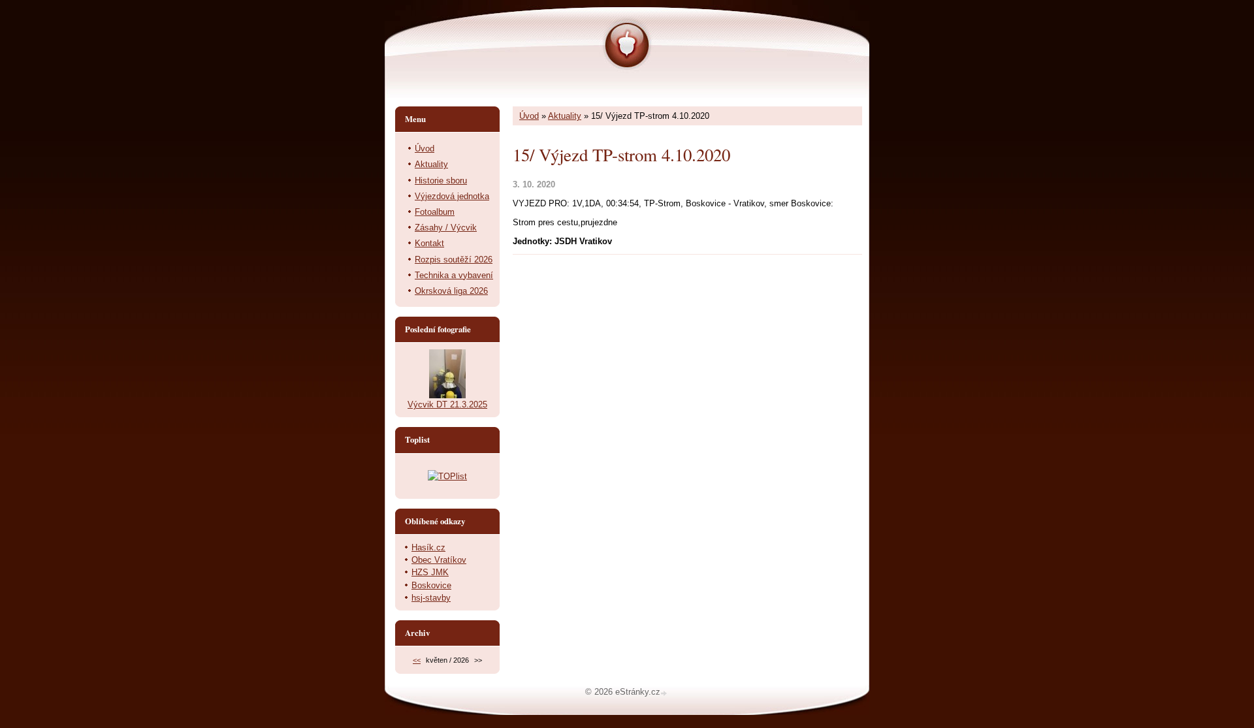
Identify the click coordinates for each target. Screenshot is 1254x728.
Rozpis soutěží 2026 (453, 259)
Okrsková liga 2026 (451, 291)
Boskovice (431, 585)
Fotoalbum (435, 212)
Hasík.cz (428, 547)
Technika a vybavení (454, 275)
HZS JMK (430, 572)
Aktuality (564, 116)
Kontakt (429, 243)
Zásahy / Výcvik (446, 227)
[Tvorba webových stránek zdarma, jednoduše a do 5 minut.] (664, 693)
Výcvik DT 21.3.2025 (447, 404)
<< (417, 660)
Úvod (529, 116)
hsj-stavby (431, 598)
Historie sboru (441, 180)
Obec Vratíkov (438, 560)
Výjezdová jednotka (452, 196)
